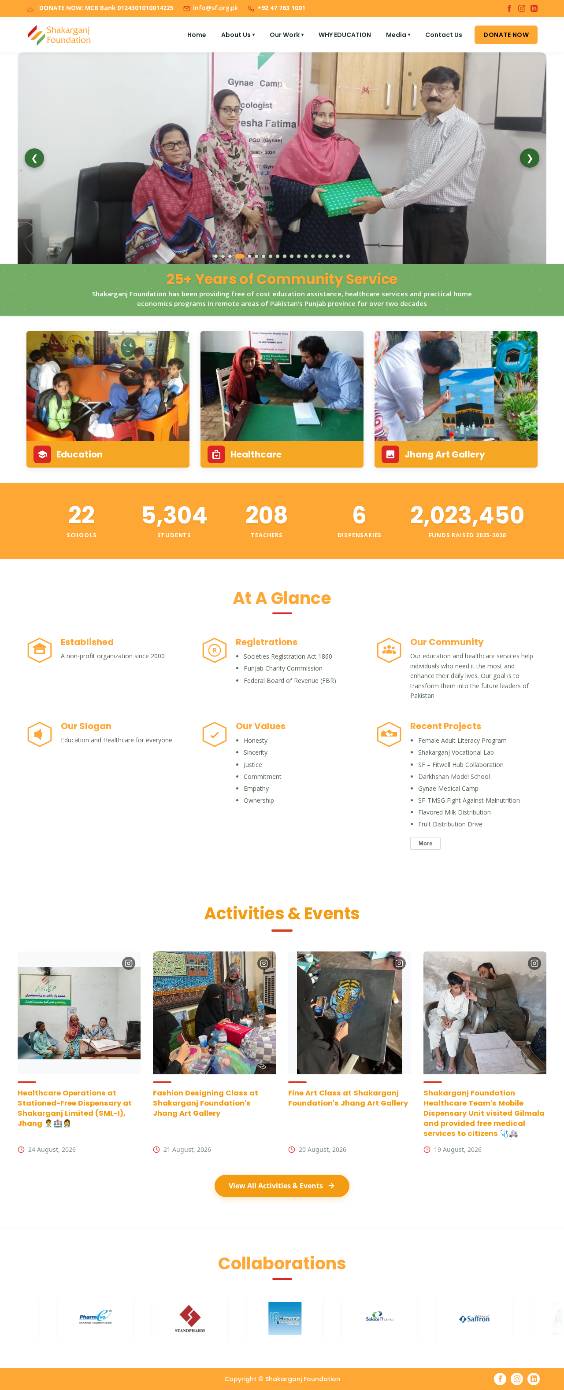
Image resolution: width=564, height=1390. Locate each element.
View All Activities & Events (276, 1186)
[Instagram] (521, 8)
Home (196, 34)
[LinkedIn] (534, 8)
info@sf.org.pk (215, 8)
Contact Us (443, 34)
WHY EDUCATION (345, 34)
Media (398, 34)
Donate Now (506, 34)
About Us (238, 34)
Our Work (287, 34)
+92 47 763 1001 (281, 8)
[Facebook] (509, 8)
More (425, 843)
